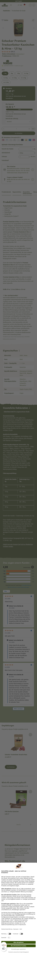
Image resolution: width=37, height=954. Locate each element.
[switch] (3, 949)
